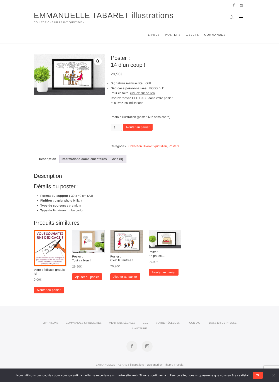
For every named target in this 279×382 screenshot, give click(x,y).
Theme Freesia (173, 364)
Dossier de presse (222, 322)
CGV (145, 322)
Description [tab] (47, 159)
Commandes (215, 34)
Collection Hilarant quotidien (147, 146)
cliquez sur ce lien (142, 93)
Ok (258, 375)
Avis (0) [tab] (117, 159)
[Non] (273, 375)
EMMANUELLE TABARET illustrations (104, 15)
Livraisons (50, 322)
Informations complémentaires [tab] (84, 159)
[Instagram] (241, 5)
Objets (192, 34)
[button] (98, 61)
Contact (195, 322)
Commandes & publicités (84, 322)
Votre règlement (169, 322)
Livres (154, 34)
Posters (173, 34)
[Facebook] (234, 5)
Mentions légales (122, 322)
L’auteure (139, 328)
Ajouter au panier (138, 127)
